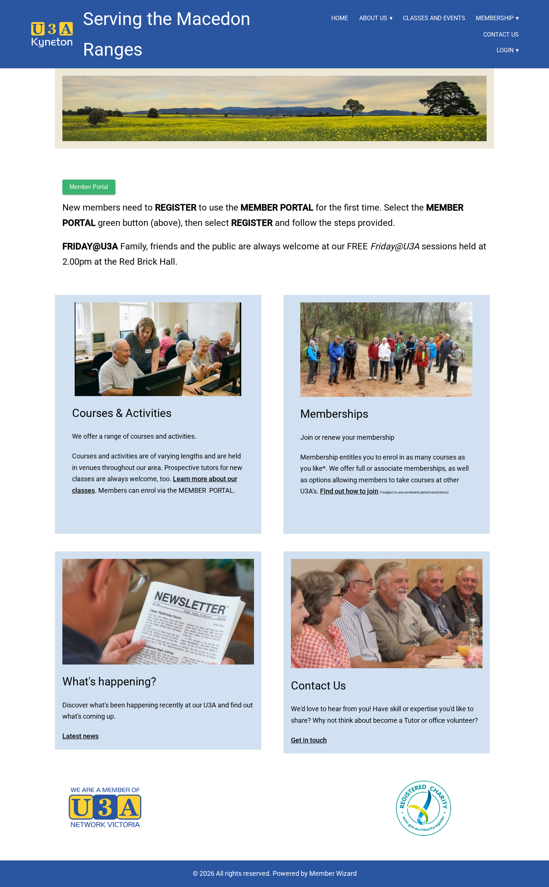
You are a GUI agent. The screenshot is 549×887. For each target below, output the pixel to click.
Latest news (80, 736)
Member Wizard (333, 873)
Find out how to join (349, 491)
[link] (52, 34)
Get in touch (309, 740)
